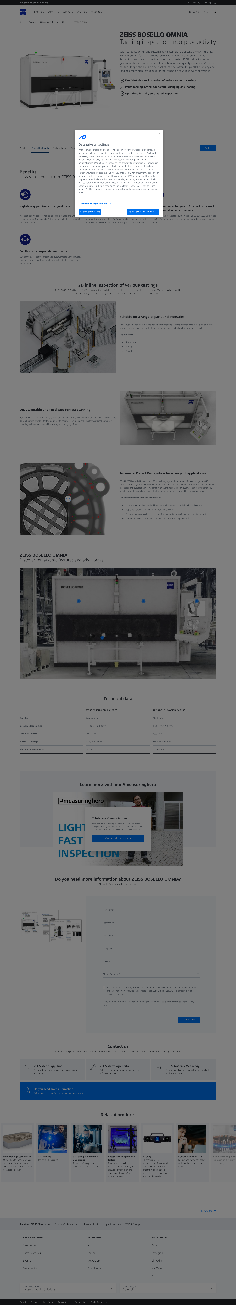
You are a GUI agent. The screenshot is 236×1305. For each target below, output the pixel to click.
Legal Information (102, 203)
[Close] (160, 134)
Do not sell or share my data (143, 211)
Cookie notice (86, 203)
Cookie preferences (90, 211)
